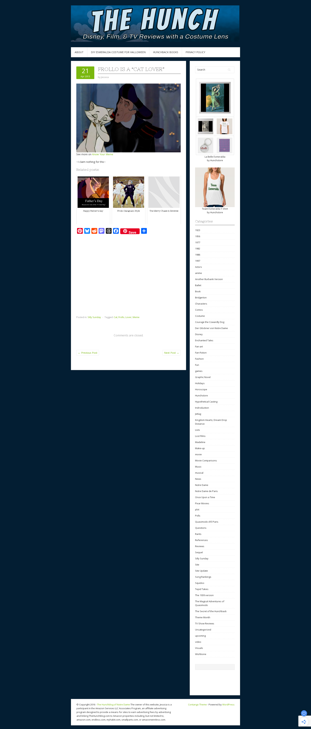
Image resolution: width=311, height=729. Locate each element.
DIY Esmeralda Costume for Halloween (118, 52)
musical (199, 472)
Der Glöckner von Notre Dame (211, 328)
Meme (136, 317)
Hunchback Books (165, 52)
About (79, 52)
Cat (115, 317)
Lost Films (200, 436)
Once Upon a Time (205, 497)
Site (197, 564)
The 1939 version (204, 595)
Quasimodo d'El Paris (206, 521)
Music (198, 466)
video (198, 641)
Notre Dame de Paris (206, 491)
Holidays (200, 383)
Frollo (121, 317)
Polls (197, 515)
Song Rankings (203, 576)
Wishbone (200, 654)
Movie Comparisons (206, 460)
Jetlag (198, 413)
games (198, 371)
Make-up (200, 448)
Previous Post (87, 352)
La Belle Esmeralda (215, 156)
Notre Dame (201, 485)
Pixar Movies (202, 503)
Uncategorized (203, 629)
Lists (197, 429)
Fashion (199, 358)
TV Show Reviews (204, 623)
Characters (201, 303)
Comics (199, 309)
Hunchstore (216, 160)
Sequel (199, 552)
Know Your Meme (102, 154)
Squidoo (199, 583)
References (201, 540)
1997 (197, 260)
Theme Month (202, 617)
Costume (200, 315)
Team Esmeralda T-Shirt (215, 208)
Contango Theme (197, 704)
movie (198, 454)
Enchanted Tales (204, 340)
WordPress (228, 704)
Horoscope (201, 389)
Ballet (198, 285)
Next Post (171, 352)
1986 (197, 254)
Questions (200, 527)
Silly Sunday (94, 317)
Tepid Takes (201, 589)
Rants (198, 534)
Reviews (199, 546)
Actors (198, 267)
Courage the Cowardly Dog (209, 322)
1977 (197, 242)
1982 (197, 248)
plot (197, 509)
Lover (128, 317)
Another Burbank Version (209, 279)
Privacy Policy (195, 52)
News (198, 478)
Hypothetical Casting (206, 401)
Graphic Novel (203, 377)
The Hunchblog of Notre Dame (113, 704)
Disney (199, 334)
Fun (197, 364)
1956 (197, 236)
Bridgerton (201, 297)
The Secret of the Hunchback (211, 611)
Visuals (199, 648)
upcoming (200, 635)
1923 (197, 230)
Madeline (200, 442)
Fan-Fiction (201, 352)
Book (198, 291)
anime (198, 273)
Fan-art (199, 346)
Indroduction (202, 407)
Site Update (201, 570)
